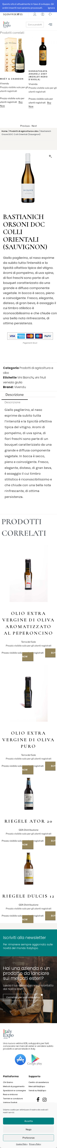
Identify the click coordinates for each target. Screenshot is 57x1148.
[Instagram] (44, 1099)
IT (18, 14)
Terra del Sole (28, 642)
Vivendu (4, 84)
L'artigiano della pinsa (40, 62)
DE (15, 14)
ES (21, 14)
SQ (4, 14)
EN (8, 14)
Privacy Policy (35, 1144)
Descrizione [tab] (14, 395)
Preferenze (28, 1137)
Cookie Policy (22, 1144)
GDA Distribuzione (28, 830)
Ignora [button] (51, 8)
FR (11, 14)
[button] (50, 156)
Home (4, 131)
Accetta (28, 1121)
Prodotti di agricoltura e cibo (23, 131)
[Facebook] (38, 1099)
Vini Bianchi (25, 377)
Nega (28, 1129)
